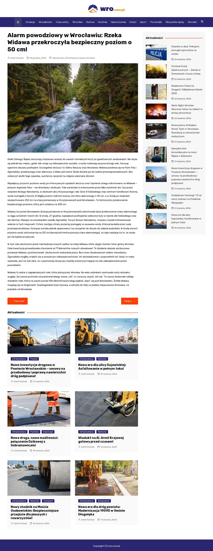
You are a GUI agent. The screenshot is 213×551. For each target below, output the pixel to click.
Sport (143, 22)
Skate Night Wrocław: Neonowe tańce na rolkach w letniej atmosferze (186, 109)
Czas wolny (62, 22)
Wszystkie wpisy (175, 22)
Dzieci (133, 22)
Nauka (82, 58)
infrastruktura (71, 58)
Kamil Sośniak (17, 58)
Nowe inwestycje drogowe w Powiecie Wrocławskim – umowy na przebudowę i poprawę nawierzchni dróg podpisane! (38, 370)
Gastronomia (118, 22)
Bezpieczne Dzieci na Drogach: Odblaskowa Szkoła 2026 (186, 89)
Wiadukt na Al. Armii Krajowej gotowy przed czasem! (101, 439)
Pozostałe (156, 22)
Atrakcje (30, 22)
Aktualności (45, 22)
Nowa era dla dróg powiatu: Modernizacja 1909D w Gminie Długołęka (101, 510)
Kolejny (128, 301)
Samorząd (48, 432)
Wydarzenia (103, 501)
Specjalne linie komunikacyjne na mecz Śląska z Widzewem (184, 152)
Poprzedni (19, 301)
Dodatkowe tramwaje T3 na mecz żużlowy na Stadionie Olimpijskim (186, 199)
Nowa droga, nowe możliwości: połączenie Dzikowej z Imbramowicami (34, 441)
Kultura (90, 22)
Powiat (33, 359)
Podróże (34, 432)
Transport (48, 501)
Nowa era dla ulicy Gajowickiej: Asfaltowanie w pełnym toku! (102, 366)
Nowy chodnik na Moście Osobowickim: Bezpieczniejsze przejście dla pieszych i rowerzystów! (35, 512)
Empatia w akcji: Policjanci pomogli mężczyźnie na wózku (185, 50)
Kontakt (192, 22)
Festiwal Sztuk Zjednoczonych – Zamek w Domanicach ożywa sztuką (186, 70)
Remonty (102, 359)
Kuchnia (102, 22)
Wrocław (78, 22)
